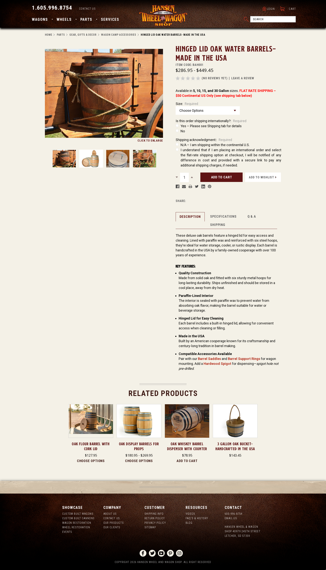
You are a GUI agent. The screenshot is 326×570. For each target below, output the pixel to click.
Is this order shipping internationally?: (211, 121)
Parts (86, 19)
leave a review (242, 78)
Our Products (113, 522)
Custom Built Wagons (78, 513)
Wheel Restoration (76, 527)
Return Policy (155, 518)
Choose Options (91, 461)
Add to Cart (187, 461)
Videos (190, 513)
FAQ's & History (197, 518)
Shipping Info (154, 513)
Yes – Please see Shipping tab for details (211, 126)
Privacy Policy (155, 522)
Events (67, 531)
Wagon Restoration (76, 522)
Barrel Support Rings (244, 359)
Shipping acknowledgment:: (204, 140)
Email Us (231, 518)
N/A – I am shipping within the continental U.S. (215, 145)
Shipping (217, 225)
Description (190, 217)
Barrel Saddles (209, 359)
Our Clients (111, 527)
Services (110, 19)
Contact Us (87, 8)
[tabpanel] (91, 433)
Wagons (40, 19)
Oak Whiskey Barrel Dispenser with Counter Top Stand (187, 449)
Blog (189, 522)
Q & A (252, 216)
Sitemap (150, 527)
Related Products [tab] (163, 393)
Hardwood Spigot (217, 364)
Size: (187, 104)
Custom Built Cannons (78, 518)
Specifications (223, 216)
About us (110, 513)
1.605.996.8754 (52, 7)
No (183, 131)
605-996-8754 (234, 513)
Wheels (64, 19)
